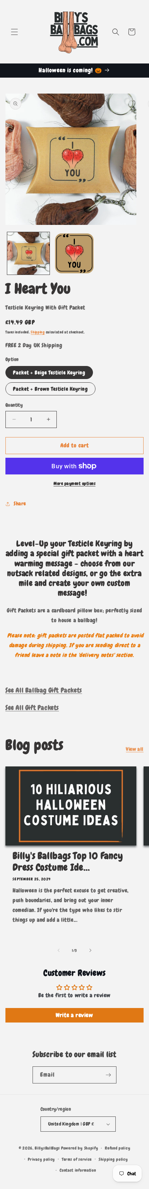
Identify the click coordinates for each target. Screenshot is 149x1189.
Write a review (74, 1015)
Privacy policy (41, 1159)
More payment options (74, 483)
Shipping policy (113, 1159)
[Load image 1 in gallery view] (28, 253)
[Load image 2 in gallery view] (74, 253)
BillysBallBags (47, 1148)
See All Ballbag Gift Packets (43, 690)
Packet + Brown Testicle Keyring (50, 389)
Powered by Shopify (79, 1148)
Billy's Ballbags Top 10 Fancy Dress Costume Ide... (68, 861)
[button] (14, 32)
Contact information (78, 1170)
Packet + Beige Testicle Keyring (49, 372)
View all (135, 749)
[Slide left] (59, 950)
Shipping (38, 332)
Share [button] (20, 503)
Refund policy (117, 1148)
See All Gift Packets (32, 707)
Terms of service (77, 1159)
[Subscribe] (108, 1074)
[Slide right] (90, 950)
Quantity (14, 405)
